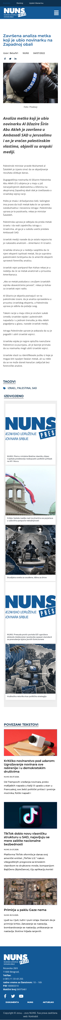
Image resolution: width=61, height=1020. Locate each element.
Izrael (12, 388)
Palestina (24, 388)
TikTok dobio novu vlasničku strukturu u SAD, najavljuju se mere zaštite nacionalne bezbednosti (27, 839)
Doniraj (20, 3)
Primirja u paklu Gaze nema (25, 910)
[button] (53, 12)
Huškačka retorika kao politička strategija (26, 696)
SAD (34, 388)
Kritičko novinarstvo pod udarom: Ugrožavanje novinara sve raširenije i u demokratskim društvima (29, 766)
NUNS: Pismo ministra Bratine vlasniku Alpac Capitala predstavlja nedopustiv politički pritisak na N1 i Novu (29, 458)
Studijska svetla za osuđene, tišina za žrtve (27, 577)
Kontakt (6, 3)
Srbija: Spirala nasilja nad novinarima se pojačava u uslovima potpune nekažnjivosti (30, 519)
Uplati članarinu (36, 3)
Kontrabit (33, 1016)
